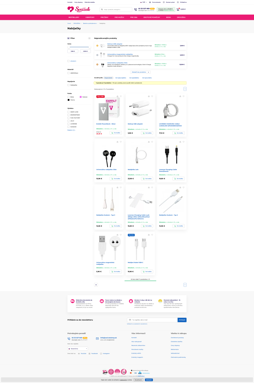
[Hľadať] (102, 9)
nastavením (123, 380)
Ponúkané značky (137, 349)
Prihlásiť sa (183, 2)
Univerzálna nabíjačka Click (117, 63)
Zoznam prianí (170, 2)
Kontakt (69, 2)
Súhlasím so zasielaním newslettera (137, 324)
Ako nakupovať (136, 341)
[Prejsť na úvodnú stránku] (78, 9)
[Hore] (96, 284)
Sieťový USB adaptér (114, 44)
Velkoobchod (175, 353)
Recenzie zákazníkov (138, 345)
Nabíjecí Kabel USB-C (135, 262)
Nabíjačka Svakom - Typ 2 (168, 215)
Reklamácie (175, 349)
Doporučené (108, 78)
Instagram (106, 353)
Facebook (94, 353)
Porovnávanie (156, 2)
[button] (140, 72)
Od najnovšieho (147, 78)
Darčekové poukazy (177, 337)
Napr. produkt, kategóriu (112, 9)
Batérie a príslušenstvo (90, 23)
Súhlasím (149, 380)
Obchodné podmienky (178, 357)
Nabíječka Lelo (133, 169)
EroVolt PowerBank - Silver (106, 124)
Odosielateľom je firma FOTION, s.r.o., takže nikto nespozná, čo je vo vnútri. (84, 305)
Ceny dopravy (78, 2)
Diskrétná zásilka (90, 2)
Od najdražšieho (134, 78)
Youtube (83, 353)
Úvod (69, 23)
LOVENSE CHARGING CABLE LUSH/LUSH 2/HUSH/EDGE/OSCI (170, 125)
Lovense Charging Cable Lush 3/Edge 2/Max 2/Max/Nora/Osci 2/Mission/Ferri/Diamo (139, 217)
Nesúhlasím (138, 380)
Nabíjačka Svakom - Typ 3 (105, 215)
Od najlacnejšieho (120, 78)
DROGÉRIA (77, 23)
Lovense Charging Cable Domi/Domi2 (168, 170)
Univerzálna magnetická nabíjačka (120, 54)
